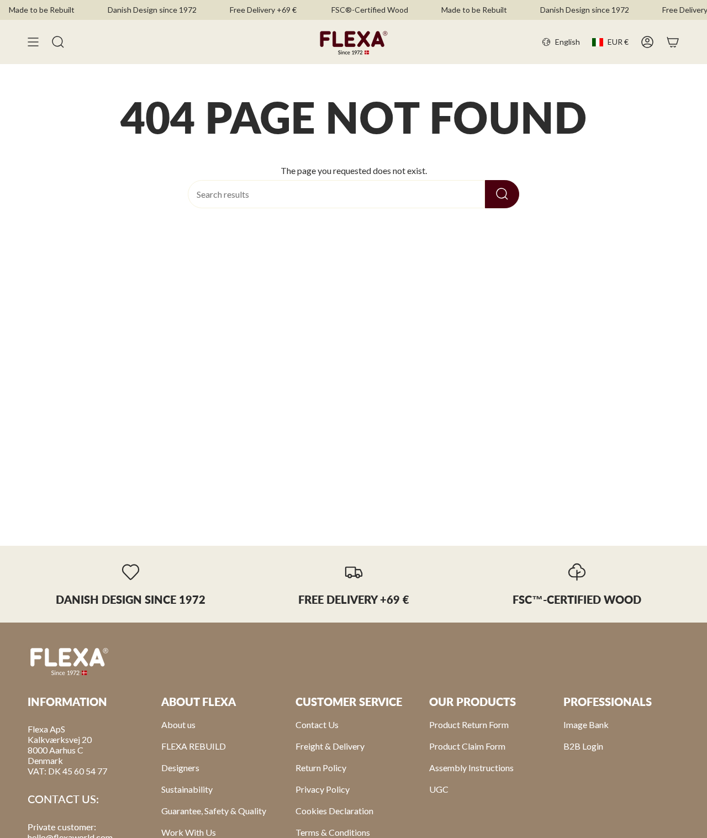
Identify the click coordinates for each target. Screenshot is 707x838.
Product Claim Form (467, 746)
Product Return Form (469, 724)
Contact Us (317, 724)
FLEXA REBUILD (193, 746)
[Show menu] (33, 42)
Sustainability (187, 789)
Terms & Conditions (333, 832)
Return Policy (321, 767)
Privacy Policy (323, 789)
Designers (180, 767)
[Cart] (672, 42)
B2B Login (583, 746)
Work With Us (188, 832)
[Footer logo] (69, 661)
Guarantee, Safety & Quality (213, 810)
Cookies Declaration (334, 810)
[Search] (502, 194)
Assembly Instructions (471, 767)
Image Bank (586, 724)
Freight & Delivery (330, 746)
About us (178, 724)
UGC (439, 789)
